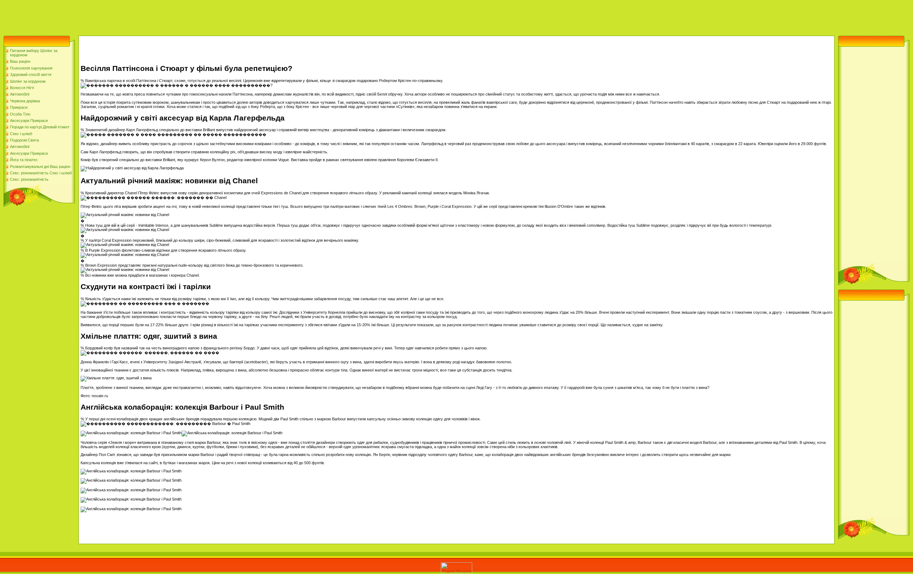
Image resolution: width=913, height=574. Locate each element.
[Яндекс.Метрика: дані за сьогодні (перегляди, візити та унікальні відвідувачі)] (456, 567)
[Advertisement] (130, 16)
